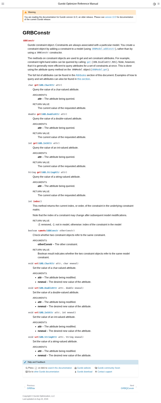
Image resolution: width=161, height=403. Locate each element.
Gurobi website (84, 368)
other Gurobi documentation (46, 371)
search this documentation (60, 368)
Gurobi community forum (109, 368)
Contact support (105, 371)
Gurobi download (84, 371)
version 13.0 (110, 17)
